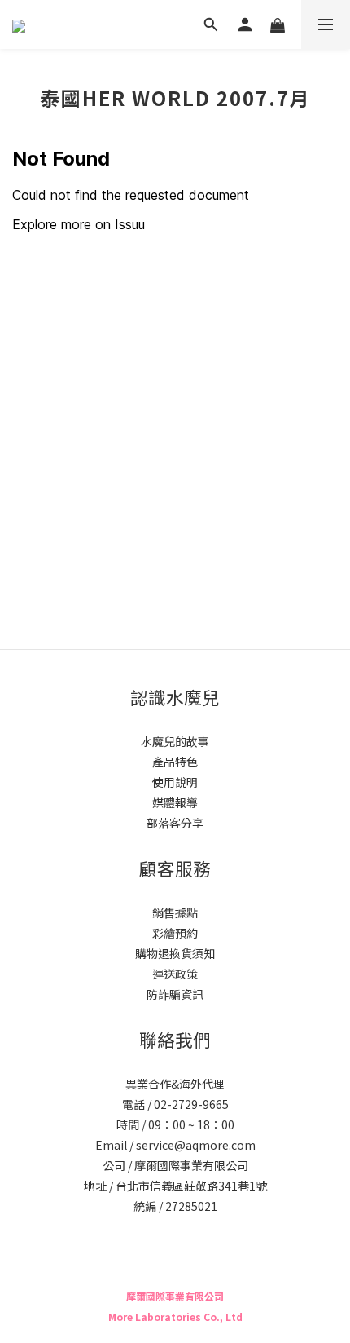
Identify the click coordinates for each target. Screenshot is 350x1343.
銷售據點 (175, 912)
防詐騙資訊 (175, 994)
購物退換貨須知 (175, 953)
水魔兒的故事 (175, 741)
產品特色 (175, 761)
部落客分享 (175, 823)
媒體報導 (175, 802)
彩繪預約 (175, 933)
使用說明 (175, 782)
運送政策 (175, 973)
